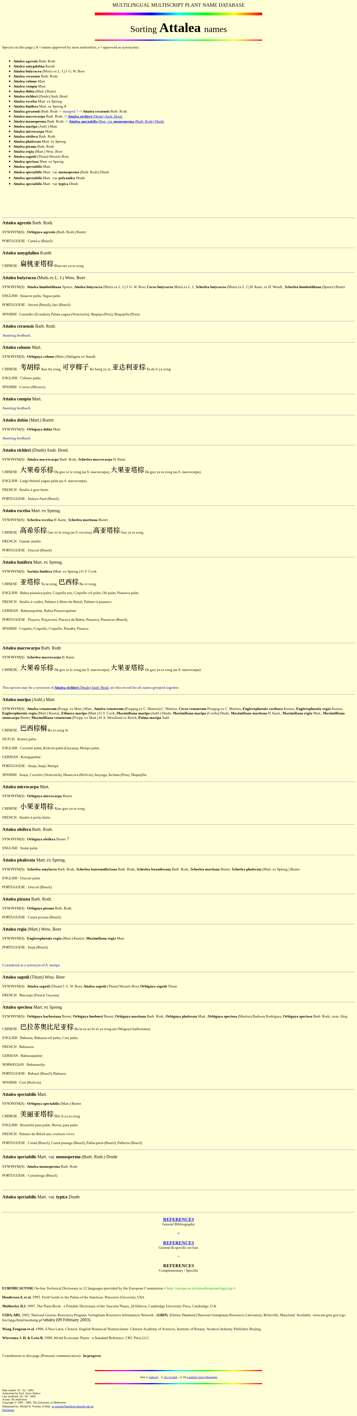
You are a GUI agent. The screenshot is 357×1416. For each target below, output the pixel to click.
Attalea (73, 116)
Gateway (153, 1377)
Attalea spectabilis (83, 121)
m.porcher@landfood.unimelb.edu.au (72, 1406)
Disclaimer (8, 1410)
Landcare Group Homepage (202, 1377)
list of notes (170, 1377)
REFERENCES (178, 1219)
